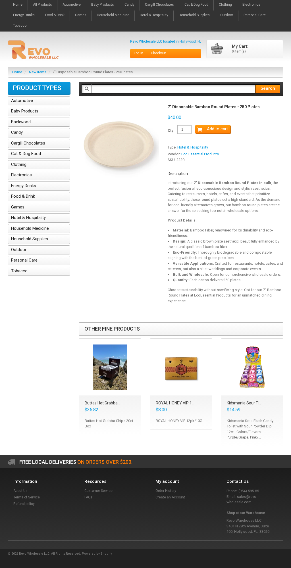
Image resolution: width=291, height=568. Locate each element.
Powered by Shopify (97, 554)
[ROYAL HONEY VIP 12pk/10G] (181, 367)
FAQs (88, 497)
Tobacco (19, 270)
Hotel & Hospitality (192, 147)
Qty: (171, 130)
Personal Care (24, 260)
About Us (20, 491)
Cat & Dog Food (26, 153)
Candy (17, 132)
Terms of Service (26, 497)
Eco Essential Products (200, 154)
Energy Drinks (23, 185)
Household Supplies (29, 238)
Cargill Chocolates (28, 143)
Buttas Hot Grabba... (102, 403)
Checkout (158, 53)
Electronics (21, 174)
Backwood (21, 121)
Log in (138, 53)
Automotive (22, 100)
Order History (165, 491)
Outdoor (18, 249)
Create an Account (170, 497)
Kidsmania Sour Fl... (244, 403)
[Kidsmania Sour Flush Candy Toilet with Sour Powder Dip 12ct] (252, 367)
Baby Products (24, 111)
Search (268, 88)
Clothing (18, 164)
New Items (37, 72)
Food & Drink (23, 196)
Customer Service (98, 491)
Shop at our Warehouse (245, 513)
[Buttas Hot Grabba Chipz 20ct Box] (110, 367)
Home (17, 72)
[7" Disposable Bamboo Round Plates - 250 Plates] (119, 107)
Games (17, 207)
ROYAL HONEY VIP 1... (175, 403)
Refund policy (24, 504)
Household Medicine (30, 228)
